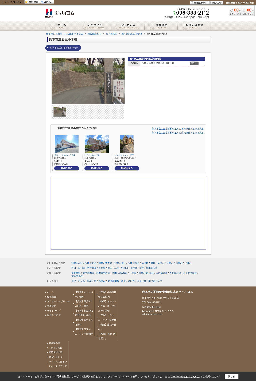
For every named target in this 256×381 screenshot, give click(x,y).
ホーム (50, 292)
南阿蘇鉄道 (161, 273)
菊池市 (160, 263)
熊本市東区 (120, 263)
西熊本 (102, 281)
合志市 (169, 263)
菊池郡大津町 (148, 263)
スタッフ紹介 (55, 347)
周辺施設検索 (55, 352)
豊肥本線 (75, 273)
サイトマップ (54, 310)
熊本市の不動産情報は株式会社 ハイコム (167, 291)
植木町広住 (151, 268)
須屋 (159, 281)
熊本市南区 (77, 263)
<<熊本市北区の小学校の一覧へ (63, 47)
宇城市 (188, 263)
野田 (73, 268)
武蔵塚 (81, 281)
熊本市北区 (90, 263)
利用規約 (51, 306)
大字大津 (91, 268)
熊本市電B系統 (146, 273)
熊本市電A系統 (119, 273)
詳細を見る (66, 168)
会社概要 (51, 296)
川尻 (73, 281)
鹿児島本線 (88, 273)
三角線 (133, 273)
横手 (141, 268)
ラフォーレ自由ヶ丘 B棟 (64, 155)
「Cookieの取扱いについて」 (186, 376)
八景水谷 (141, 281)
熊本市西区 (133, 263)
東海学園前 (113, 281)
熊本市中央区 (105, 263)
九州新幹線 (175, 273)
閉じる (231, 376)
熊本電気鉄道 (103, 273)
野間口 (124, 268)
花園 (116, 268)
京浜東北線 (77, 276)
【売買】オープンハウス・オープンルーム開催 (107, 306)
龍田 (110, 268)
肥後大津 (91, 281)
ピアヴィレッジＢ (92, 155)
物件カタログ (54, 315)
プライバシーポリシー (58, 301)
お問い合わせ (55, 357)
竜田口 (131, 281)
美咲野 (133, 268)
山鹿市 (179, 263)
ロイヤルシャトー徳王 (124, 155)
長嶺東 (102, 268)
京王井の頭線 (190, 273)
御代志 (81, 268)
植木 (123, 281)
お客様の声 (54, 343)
